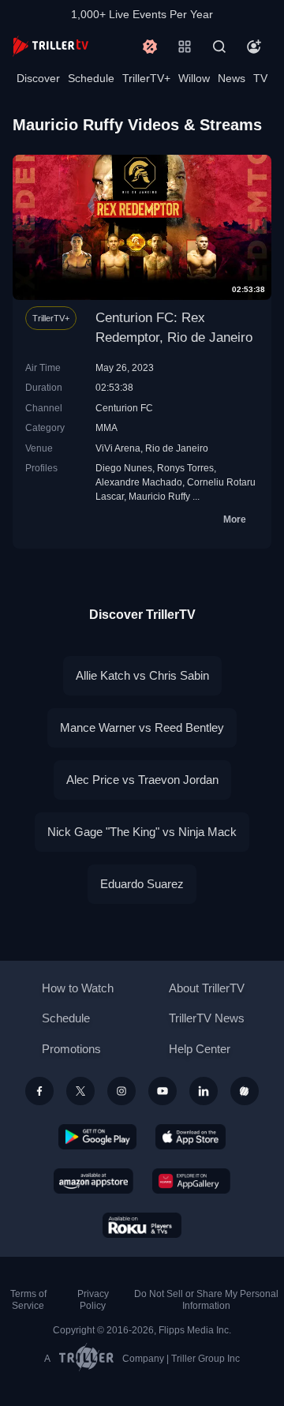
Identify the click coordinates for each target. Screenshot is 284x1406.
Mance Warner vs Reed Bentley (142, 727)
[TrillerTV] (50, 46)
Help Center (199, 1048)
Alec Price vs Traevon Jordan (142, 779)
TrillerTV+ (146, 78)
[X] (80, 1091)
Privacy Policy (93, 1299)
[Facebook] (39, 1091)
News (231, 78)
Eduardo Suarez (142, 883)
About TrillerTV (207, 988)
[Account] (254, 46)
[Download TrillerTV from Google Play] (97, 1136)
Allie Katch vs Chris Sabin (142, 675)
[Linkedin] (203, 1091)
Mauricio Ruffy (159, 496)
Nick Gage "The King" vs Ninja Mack (142, 831)
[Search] (219, 46)
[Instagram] (121, 1091)
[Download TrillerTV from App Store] (190, 1136)
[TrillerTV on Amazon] (93, 1181)
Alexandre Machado (138, 482)
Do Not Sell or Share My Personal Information (206, 1299)
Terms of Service (28, 1299)
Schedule (91, 78)
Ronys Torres (185, 468)
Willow (194, 78)
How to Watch (78, 988)
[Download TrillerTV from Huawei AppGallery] (191, 1181)
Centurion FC (124, 408)
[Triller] (244, 1091)
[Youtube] (162, 1091)
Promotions (71, 1048)
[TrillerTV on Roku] (142, 1225)
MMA (106, 427)
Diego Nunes (123, 468)
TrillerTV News (207, 1018)
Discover (38, 78)
